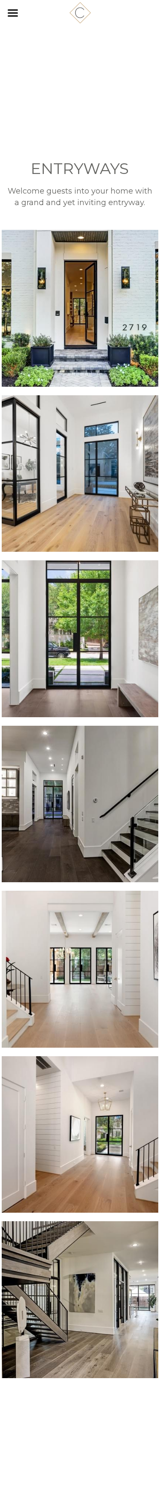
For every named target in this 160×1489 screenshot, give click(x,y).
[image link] (80, 12)
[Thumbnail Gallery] (80, 308)
